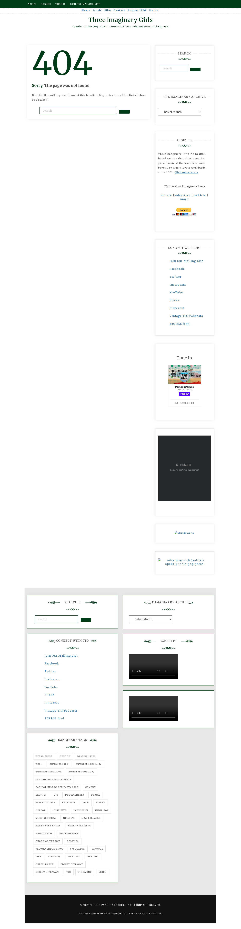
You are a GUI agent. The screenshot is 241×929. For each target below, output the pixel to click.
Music (97, 10)
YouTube (176, 292)
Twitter (175, 276)
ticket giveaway (71, 864)
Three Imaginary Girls (120, 20)
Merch (153, 10)
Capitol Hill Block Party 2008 (57, 787)
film (85, 802)
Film (107, 10)
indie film (80, 810)
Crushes (41, 795)
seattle (97, 849)
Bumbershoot (59, 764)
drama (95, 795)
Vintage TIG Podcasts (186, 316)
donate (166, 195)
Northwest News (79, 825)
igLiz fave (59, 810)
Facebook (177, 268)
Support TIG (137, 10)
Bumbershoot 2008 (49, 771)
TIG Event (85, 872)
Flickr (175, 300)
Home (86, 10)
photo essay (44, 833)
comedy (90, 787)
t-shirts (200, 195)
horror (41, 810)
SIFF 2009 (54, 856)
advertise (182, 195)
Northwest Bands (48, 825)
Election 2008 (45, 802)
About (32, 4)
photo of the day (48, 841)
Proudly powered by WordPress (101, 913)
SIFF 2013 (93, 856)
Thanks (60, 4)
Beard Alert (44, 756)
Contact (119, 10)
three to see (44, 864)
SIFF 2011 (74, 856)
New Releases (90, 818)
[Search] (124, 111)
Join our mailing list (85, 4)
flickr (100, 802)
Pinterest (177, 308)
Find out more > (186, 172)
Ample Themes (152, 913)
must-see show (46, 818)
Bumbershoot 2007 (88, 764)
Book (39, 764)
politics (73, 841)
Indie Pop (102, 810)
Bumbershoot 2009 (82, 771)
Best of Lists (86, 756)
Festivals (68, 802)
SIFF (38, 856)
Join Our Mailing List (186, 261)
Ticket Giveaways (48, 872)
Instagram (178, 284)
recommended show (49, 849)
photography (68, 833)
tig (68, 872)
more (184, 199)
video (103, 872)
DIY (56, 795)
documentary (74, 795)
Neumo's (68, 818)
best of (65, 756)
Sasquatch (77, 849)
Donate (46, 4)
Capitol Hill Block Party (53, 779)
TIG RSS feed (179, 323)
